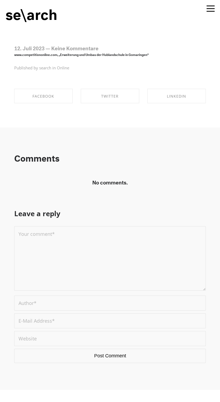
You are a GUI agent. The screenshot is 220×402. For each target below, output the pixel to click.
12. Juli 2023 (29, 48)
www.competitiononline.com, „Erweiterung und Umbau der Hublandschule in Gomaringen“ (81, 54)
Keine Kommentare (74, 48)
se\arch (31, 12)
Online (63, 67)
